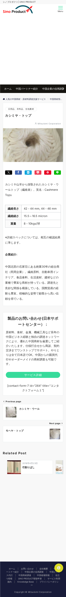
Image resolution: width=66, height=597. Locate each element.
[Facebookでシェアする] (18, 172)
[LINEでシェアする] (57, 172)
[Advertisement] (33, 49)
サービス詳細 (33, 375)
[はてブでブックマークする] (28, 172)
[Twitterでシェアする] (8, 172)
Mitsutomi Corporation (49, 123)
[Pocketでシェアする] (38, 172)
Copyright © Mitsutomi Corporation (33, 592)
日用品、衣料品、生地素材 (21, 109)
